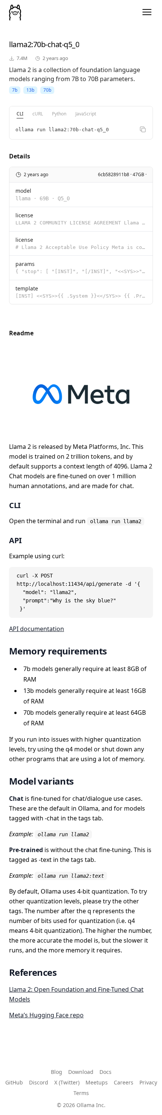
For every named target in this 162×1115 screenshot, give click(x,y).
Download (80, 1071)
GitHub (14, 1082)
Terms (81, 1093)
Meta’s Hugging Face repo (46, 1015)
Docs (105, 1071)
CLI (20, 114)
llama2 (20, 44)
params (25, 263)
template (26, 288)
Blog (56, 1071)
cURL (37, 114)
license (24, 215)
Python (59, 114)
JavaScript (85, 114)
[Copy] (143, 129)
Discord (38, 1082)
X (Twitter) (66, 1082)
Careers (123, 1082)
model (23, 190)
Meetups (97, 1082)
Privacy (148, 1082)
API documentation (36, 629)
